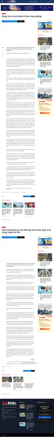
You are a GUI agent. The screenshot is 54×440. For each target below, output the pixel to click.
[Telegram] (3, 56)
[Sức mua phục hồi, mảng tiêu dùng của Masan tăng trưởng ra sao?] (30, 379)
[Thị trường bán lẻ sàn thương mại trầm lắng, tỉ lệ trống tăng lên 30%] (18, 250)
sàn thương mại (9, 366)
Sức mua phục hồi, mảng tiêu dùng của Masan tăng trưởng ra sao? (29, 385)
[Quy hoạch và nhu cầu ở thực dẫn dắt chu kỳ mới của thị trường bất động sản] (18, 205)
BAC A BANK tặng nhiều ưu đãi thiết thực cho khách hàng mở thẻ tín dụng (6, 212)
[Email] (3, 53)
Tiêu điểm (3, 13)
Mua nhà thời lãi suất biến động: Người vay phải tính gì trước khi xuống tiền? (45, 64)
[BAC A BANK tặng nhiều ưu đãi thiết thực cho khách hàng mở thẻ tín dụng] (7, 205)
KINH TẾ (30, 1)
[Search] (51, 1)
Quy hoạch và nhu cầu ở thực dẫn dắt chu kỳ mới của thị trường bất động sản (18, 212)
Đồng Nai (23, 192)
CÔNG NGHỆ (35, 1)
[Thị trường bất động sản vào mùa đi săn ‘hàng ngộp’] (45, 41)
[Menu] (2, 1)
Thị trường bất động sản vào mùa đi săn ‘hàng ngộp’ (45, 48)
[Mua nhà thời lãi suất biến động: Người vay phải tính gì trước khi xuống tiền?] (45, 57)
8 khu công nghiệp (5, 192)
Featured (3, 227)
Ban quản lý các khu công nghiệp (15, 192)
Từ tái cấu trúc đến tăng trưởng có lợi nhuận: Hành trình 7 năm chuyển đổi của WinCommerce (29, 212)
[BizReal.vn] (12, 1)
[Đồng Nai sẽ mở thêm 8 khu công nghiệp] (18, 34)
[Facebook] (3, 50)
